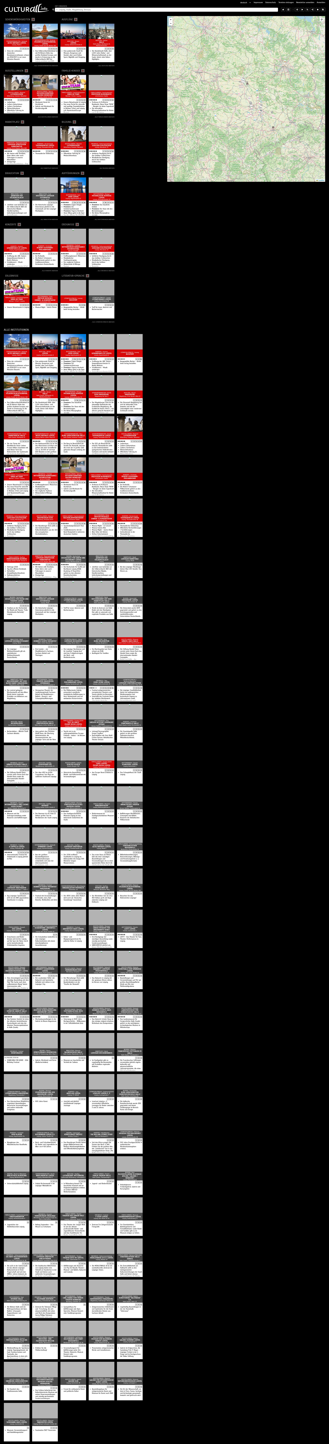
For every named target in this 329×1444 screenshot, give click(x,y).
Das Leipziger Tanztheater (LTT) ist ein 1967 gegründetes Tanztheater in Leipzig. (18, 898)
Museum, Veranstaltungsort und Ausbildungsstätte (17, 1431)
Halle (101, 42)
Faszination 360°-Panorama (45, 1430)
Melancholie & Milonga (72, 264)
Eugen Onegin (72, 205)
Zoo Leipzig (16, 929)
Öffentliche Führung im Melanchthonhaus (72, 154)
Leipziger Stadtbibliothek (130, 683)
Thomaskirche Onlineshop (44, 153)
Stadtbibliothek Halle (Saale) (130, 1258)
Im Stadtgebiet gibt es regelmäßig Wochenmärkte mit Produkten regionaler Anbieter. (102, 1063)
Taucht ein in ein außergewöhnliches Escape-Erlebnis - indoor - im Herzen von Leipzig (74, 734)
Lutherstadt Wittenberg (73, 1176)
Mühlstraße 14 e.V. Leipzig (101, 1258)
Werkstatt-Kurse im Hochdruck (42, 103)
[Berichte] (84, 305)
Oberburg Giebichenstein (17, 1381)
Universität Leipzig (130, 600)
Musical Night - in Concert (101, 526)
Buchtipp (73, 300)
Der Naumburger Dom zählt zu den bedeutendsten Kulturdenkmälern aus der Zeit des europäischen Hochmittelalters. (46, 530)
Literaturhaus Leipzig (101, 299)
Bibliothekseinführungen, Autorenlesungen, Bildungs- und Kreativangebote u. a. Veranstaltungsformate (130, 858)
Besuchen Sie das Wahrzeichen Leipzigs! (128, 897)
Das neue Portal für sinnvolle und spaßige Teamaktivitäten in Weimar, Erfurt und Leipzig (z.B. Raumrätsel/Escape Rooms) (74, 108)
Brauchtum (12, 173)
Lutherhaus (11, 102)
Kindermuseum (101, 806)
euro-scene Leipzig (102, 682)
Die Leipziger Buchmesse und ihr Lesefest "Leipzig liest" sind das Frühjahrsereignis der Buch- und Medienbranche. (74, 653)
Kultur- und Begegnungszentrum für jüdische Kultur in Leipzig (73, 939)
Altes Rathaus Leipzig (17, 43)
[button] (267, 90)
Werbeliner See (101, 888)
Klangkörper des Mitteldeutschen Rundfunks (17, 1143)
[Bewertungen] (28, 100)
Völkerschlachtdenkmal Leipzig (45, 43)
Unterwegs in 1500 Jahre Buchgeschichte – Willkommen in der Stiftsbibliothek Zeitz (74, 1021)
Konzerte (10, 224)
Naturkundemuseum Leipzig (130, 1381)
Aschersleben (17, 723)
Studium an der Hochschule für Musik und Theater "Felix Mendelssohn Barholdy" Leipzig (17, 611)
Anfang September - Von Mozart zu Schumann (44, 1226)
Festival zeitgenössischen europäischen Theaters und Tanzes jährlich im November (102, 692)
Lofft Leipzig (129, 929)
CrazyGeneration (17, 1217)
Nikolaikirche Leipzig (45, 1176)
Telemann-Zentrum (45, 1299)
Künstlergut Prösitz (73, 1134)
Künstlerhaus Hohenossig (45, 1052)
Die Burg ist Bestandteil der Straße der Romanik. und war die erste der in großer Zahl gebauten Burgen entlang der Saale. (74, 448)
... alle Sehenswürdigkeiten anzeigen (45, 66)
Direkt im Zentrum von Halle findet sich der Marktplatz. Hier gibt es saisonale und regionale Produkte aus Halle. (102, 611)
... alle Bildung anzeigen (106, 168)
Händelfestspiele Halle (17, 764)
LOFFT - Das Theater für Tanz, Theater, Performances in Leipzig (131, 939)
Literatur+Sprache (73, 275)
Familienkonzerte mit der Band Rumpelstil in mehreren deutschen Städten (74, 532)
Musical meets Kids (99, 528)
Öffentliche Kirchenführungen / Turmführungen (130, 529)
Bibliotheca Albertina (16, 1176)
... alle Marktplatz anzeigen (49, 168)
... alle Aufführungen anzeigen (104, 219)
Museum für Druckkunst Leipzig (130, 1134)
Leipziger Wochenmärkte (101, 1053)
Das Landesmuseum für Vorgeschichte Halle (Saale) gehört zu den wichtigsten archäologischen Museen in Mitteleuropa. (130, 1023)
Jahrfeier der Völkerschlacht (17, 197)
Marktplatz (12, 122)
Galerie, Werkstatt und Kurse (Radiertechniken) (45, 1061)
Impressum (258, 2)
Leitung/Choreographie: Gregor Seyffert (100, 732)
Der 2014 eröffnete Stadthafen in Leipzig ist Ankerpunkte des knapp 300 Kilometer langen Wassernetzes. (74, 859)
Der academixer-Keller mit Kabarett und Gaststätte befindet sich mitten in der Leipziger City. (45, 981)
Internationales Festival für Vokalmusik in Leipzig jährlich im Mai (17, 857)
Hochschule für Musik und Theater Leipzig (17, 600)
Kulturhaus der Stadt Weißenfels (73, 1340)
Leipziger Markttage (130, 559)
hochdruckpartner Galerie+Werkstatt (45, 94)
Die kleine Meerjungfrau (100, 213)
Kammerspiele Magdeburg (101, 1299)
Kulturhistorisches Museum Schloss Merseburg (44, 1382)
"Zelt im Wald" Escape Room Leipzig (73, 723)
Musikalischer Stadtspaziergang (70, 259)
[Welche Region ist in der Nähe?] (297, 9)
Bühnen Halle (17, 1299)
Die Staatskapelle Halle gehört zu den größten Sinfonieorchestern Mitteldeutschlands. (128, 734)
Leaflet (321, 180)
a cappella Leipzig (17, 847)
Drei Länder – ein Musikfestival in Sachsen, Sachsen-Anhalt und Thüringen (44, 652)
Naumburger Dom (45, 518)
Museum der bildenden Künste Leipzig (101, 1340)
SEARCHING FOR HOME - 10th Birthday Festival (17, 1061)
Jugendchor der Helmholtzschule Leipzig (15, 1226)
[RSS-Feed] (26, 49)
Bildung (66, 122)
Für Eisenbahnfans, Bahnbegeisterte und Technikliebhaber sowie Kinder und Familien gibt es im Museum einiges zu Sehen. (131, 1229)
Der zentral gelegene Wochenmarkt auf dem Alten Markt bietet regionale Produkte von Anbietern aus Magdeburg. (17, 694)
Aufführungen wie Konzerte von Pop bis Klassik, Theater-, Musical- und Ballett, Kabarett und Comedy (75, 1269)
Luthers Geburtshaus (14, 104)
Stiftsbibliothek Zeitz (73, 1011)
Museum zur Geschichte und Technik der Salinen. (74, 1061)
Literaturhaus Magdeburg (16, 1093)
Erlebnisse (11, 275)
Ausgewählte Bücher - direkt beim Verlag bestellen (74, 308)
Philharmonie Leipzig (73, 682)
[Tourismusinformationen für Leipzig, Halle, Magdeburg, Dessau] (293, 9)
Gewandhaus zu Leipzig (17, 248)
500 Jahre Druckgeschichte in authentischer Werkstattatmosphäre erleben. (131, 1145)
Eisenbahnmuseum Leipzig (130, 1217)
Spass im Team (73, 94)
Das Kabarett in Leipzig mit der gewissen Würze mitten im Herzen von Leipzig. (102, 980)
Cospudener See (45, 764)
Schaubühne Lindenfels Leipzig (45, 929)
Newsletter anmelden (305, 2)
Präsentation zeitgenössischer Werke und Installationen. (103, 1349)
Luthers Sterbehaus (14, 106)
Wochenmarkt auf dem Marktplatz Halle (102, 600)
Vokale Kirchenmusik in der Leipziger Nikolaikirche (45, 1185)
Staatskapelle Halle (130, 723)
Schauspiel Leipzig (130, 764)
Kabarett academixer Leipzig (45, 970)
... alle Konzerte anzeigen (49, 271)
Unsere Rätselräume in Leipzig (75, 102)
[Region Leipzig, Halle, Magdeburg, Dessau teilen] (312, 9)
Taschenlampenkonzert (73, 518)
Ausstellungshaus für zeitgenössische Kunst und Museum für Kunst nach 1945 (102, 1391)
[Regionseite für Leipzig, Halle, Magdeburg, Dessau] (283, 9)
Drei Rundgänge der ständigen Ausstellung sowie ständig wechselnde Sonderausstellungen (102, 940)
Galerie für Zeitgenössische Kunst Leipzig (102, 1381)
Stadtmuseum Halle (45, 723)
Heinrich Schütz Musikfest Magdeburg (45, 888)
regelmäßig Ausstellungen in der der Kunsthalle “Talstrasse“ (130, 1309)
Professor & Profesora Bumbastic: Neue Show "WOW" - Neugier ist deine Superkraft (103, 104)
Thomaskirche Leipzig (45, 145)
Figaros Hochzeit (74, 211)
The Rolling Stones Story (101, 1134)
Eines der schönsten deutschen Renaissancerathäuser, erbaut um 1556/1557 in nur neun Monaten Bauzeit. (18, 55)
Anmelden (321, 2)
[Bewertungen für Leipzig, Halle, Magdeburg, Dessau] (318, 9)
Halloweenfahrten (13, 575)
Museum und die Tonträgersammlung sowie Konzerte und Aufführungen (17, 816)
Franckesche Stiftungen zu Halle (129, 1052)
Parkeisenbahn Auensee (17, 559)
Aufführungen (71, 173)
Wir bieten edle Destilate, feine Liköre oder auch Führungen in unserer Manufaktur (16, 156)
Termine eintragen (286, 2)
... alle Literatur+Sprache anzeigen (102, 322)
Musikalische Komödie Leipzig (101, 197)
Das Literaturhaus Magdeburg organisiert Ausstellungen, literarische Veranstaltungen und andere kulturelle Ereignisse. (18, 1105)
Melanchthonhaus (13, 108)
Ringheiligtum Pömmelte (73, 888)
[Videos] (75, 202)
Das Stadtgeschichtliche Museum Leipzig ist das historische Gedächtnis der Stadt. (73, 817)
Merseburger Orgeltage (45, 1216)
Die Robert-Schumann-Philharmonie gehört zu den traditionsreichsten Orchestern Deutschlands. (45, 261)
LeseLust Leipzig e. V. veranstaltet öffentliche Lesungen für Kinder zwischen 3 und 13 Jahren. (103, 1104)
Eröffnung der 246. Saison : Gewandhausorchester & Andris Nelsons (17, 258)
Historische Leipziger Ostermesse (45, 197)
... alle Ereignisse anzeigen (105, 271)
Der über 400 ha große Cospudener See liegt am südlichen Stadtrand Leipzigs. (46, 774)
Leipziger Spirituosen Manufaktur (17, 145)
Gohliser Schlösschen (101, 145)
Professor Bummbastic (101, 94)
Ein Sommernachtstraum (71, 208)
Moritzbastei (16, 1053)
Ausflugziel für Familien (100, 653)
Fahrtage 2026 (12, 567)
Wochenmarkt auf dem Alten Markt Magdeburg (16, 682)
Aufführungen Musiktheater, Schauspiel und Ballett (130, 815)
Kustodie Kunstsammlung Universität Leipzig (45, 1011)
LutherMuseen (16, 94)
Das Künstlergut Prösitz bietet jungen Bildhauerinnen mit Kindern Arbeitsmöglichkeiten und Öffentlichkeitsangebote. (75, 1145)
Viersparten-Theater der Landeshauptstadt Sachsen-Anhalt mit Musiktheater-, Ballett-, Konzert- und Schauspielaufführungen (45, 694)
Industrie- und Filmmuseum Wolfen (45, 1340)
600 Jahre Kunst (41, 1101)
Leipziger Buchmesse (73, 641)
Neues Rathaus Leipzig (45, 436)
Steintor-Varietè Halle (17, 1011)
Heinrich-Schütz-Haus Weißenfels (101, 1011)
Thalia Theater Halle (102, 1176)
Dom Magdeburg (101, 394)
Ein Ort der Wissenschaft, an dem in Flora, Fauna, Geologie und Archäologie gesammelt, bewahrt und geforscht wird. (131, 1392)
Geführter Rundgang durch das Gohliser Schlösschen (101, 154)
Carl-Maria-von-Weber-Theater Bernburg (73, 1299)
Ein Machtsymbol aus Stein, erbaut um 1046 (102, 650)
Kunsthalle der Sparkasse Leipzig (129, 970)
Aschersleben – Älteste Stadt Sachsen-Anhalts (17, 732)
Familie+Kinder (71, 70)
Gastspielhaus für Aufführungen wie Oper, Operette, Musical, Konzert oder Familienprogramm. (73, 1310)
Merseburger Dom (73, 970)
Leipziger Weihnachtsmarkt (17, 641)
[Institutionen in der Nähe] (23, 49)
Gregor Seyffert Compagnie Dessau (101, 723)
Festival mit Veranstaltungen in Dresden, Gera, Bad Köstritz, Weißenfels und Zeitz (46, 898)
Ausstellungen (14, 70)
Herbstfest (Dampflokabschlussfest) (16, 572)
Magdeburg (130, 394)
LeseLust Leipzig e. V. (101, 1093)
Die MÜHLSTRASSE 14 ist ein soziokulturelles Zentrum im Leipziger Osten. (102, 1268)
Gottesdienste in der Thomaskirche (127, 533)
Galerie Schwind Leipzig (130, 1340)
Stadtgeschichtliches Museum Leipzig (73, 805)
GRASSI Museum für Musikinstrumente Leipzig (17, 970)
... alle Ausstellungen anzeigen (47, 117)
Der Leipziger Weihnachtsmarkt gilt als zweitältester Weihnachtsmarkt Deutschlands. (16, 653)
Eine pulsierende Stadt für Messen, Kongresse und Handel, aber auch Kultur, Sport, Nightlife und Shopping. (74, 54)
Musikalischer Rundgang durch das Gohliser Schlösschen (100, 160)
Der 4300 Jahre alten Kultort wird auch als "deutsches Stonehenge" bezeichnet (74, 898)
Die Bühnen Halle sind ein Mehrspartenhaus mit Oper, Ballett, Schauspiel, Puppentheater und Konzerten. (17, 1311)
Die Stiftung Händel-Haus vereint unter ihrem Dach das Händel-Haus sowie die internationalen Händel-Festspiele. (131, 653)
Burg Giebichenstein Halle (73, 436)
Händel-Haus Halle (130, 641)
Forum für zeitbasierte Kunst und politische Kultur (74, 1390)
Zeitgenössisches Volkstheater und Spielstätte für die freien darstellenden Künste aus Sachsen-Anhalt (103, 1310)
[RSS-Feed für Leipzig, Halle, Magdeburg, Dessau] (307, 9)
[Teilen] (28, 49)
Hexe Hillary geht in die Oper (74, 213)
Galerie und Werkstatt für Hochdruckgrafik (44, 107)
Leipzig (73, 43)
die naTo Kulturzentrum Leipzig (16, 1258)
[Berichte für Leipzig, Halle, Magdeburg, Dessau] (323, 9)
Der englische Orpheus (72, 262)
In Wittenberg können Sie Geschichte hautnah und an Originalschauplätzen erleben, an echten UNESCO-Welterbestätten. (74, 1188)
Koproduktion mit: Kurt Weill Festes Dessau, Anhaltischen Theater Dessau (102, 737)
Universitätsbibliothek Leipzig (17, 1184)
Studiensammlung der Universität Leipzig (45, 1093)
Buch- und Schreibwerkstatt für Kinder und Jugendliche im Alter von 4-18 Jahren (46, 1144)
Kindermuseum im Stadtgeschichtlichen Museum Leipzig (103, 816)
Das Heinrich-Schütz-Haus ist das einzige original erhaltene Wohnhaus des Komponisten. (103, 1021)
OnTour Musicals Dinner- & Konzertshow (45, 299)
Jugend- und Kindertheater (102, 1184)
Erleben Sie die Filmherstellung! (41, 1349)
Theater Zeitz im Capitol (73, 1258)
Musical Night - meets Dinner (46, 307)
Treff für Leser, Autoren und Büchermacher (102, 308)
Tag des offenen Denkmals (16, 569)
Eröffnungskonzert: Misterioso (75, 256)
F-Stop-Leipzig (101, 1217)
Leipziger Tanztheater (16, 888)
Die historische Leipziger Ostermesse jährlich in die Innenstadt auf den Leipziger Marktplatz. (45, 208)
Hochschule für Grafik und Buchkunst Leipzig (73, 559)
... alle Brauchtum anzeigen (49, 219)
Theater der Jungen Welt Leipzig (73, 1217)
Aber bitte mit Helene (100, 532)
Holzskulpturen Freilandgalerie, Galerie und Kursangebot (130, 1187)
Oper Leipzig (73, 197)
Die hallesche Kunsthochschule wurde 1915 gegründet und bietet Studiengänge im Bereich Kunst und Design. (130, 1105)
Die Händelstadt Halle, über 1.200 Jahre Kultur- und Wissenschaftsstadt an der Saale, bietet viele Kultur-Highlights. (102, 55)
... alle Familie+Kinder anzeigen (104, 117)
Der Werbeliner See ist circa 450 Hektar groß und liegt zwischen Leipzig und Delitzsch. (102, 899)
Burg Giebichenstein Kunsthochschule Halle (129, 1093)
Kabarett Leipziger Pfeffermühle (101, 970)
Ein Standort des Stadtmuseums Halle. (14, 1390)
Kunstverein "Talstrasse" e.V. (130, 1299)
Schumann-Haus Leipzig (17, 1422)
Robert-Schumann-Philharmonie (45, 249)
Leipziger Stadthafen (73, 847)
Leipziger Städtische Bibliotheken (45, 1258)
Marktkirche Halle (16, 436)
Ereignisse (68, 224)
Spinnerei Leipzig (45, 847)
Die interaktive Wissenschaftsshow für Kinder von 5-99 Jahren (103, 110)
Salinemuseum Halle (73, 1052)
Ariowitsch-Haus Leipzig (73, 929)
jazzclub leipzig (73, 1093)
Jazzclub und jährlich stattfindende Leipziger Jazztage (72, 1103)
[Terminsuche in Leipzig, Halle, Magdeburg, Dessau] (288, 9)
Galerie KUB (73, 1381)
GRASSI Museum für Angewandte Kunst (101, 929)
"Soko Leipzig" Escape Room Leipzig (101, 764)
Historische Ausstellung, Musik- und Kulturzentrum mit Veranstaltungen (75, 774)
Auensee (45, 806)
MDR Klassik (16, 1134)
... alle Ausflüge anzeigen (105, 66)
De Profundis (40, 256)
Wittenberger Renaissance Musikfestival (73, 248)
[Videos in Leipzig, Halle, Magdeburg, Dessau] (302, 9)
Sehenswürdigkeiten (17, 19)
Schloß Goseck (73, 764)
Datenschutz (270, 2)
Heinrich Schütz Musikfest (45, 641)
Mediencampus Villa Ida (16, 1340)
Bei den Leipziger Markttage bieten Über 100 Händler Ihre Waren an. (131, 569)
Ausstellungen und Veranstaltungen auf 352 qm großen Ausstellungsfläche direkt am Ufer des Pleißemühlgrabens (130, 982)
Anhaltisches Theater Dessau (130, 805)
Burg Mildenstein (101, 641)
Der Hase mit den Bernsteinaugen (102, 210)
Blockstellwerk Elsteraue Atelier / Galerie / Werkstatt (129, 1176)
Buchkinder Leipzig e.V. (45, 1134)
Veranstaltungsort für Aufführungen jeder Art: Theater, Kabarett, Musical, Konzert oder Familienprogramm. (73, 1352)
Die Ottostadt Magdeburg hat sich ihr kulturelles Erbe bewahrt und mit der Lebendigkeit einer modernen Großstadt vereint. (131, 406)
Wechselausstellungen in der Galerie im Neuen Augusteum (45, 1020)
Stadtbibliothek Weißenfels (130, 847)
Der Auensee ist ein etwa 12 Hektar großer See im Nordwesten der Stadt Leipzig (46, 816)
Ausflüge (67, 19)
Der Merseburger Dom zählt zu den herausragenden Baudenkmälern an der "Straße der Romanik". (74, 981)
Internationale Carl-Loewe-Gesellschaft (17, 805)
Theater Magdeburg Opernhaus (45, 682)
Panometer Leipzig (45, 1422)
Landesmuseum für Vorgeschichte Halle (130, 1011)
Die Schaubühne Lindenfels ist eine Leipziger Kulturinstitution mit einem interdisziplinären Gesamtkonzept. (46, 941)
